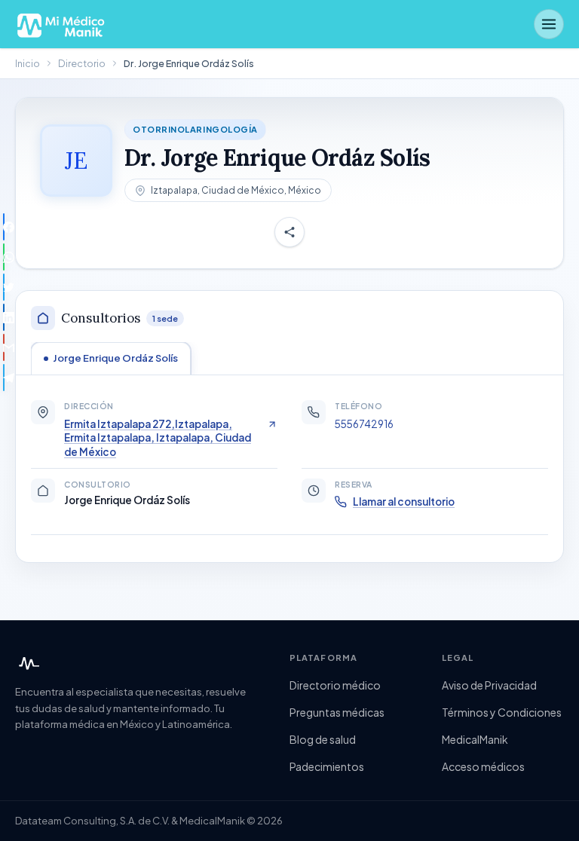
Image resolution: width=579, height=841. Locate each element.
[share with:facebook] (4, 226)
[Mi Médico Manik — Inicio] (27, 663)
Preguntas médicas (337, 712)
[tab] (111, 358)
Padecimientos (327, 766)
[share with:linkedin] (4, 317)
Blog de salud (323, 739)
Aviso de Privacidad (489, 685)
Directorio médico (335, 685)
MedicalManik (475, 739)
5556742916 (364, 423)
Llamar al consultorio (404, 501)
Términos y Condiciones (502, 712)
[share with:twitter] (4, 287)
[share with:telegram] (4, 377)
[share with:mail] (4, 347)
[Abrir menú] (549, 24)
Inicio (27, 63)
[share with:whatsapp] (4, 257)
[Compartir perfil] (289, 232)
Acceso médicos (483, 766)
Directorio (82, 63)
